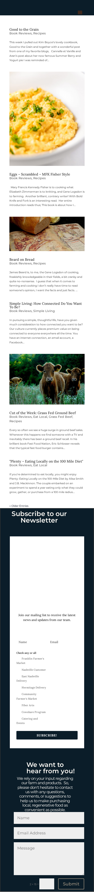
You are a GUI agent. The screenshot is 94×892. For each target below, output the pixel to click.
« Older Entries (18, 505)
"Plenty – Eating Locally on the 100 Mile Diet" (46, 461)
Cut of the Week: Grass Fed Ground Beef (42, 413)
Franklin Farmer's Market (30, 661)
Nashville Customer (34, 669)
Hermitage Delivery (34, 687)
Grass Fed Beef (60, 417)
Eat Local (40, 417)
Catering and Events (27, 721)
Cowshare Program (34, 712)
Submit (71, 884)
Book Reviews (20, 33)
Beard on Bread (22, 259)
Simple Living (44, 311)
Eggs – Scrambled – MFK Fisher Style (39, 174)
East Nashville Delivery (27, 678)
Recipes (39, 33)
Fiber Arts (28, 705)
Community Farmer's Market (26, 696)
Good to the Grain (24, 29)
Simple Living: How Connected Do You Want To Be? (45, 305)
